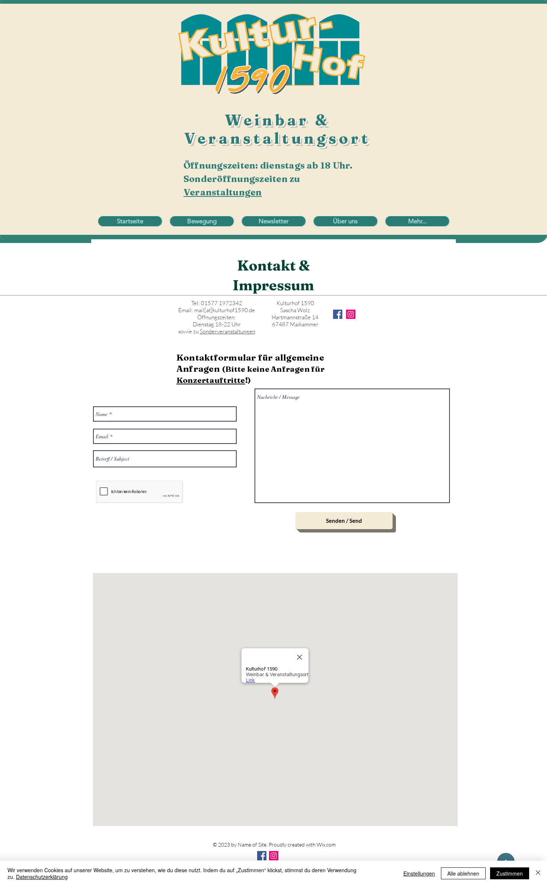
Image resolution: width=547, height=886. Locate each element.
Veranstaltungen (222, 192)
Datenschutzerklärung (42, 876)
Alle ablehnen (463, 873)
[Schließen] (538, 873)
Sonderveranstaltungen (227, 331)
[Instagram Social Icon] (273, 855)
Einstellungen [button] (419, 873)
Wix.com (326, 844)
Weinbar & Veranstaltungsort (277, 129)
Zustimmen (509, 873)
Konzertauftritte (210, 380)
